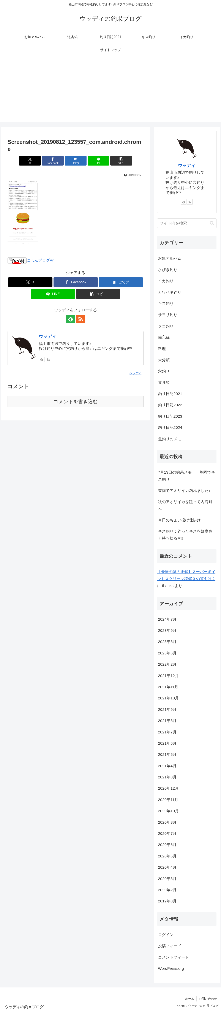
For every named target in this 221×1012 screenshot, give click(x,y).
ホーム (189, 998)
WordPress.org (171, 968)
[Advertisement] (110, 92)
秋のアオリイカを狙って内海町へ (185, 505)
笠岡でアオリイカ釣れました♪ (184, 490)
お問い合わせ (208, 998)
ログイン (166, 935)
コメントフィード (173, 957)
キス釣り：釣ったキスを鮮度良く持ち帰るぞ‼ (185, 534)
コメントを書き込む (76, 401)
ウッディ (47, 336)
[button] (121, 161)
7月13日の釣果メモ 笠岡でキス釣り (186, 475)
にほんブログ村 (40, 260)
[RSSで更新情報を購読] (80, 319)
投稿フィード (169, 946)
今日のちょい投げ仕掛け (179, 520)
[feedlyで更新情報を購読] (70, 319)
